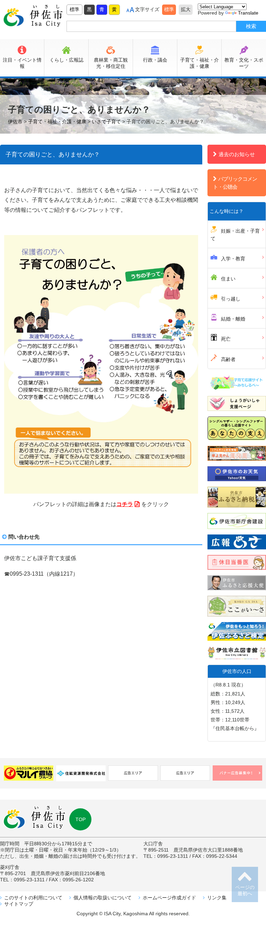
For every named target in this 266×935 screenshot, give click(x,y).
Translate (248, 13)
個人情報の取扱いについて (102, 897)
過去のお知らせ (237, 154)
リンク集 (217, 897)
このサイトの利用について (33, 897)
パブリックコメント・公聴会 (235, 183)
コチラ (124, 504)
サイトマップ (18, 904)
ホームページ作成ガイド (169, 897)
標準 (74, 9)
